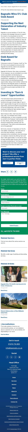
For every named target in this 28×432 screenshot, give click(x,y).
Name (2, 189)
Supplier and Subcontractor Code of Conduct (14, 421)
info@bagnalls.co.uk (14, 348)
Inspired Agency (13, 429)
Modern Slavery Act (14, 410)
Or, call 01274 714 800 (10, 231)
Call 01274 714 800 (20, 163)
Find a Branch (14, 398)
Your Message (5, 211)
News (5, 6)
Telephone (4, 200)
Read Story (4, 290)
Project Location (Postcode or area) (11, 206)
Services (14, 381)
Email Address (5, 194)
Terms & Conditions (14, 413)
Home (2, 6)
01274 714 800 (14, 344)
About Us (14, 391)
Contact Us (7, 162)
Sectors (14, 384)
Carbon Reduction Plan (14, 424)
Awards (9, 6)
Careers (14, 395)
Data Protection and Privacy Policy (14, 416)
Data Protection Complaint (14, 419)
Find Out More (22, 1)
